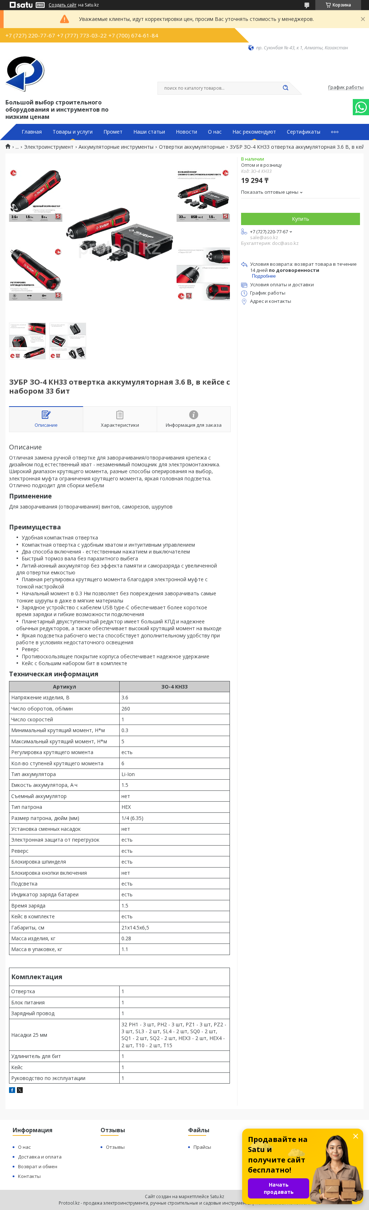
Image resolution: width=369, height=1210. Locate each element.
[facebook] (12, 1091)
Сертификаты (303, 131)
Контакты (29, 1176)
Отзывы (115, 1147)
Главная (32, 131)
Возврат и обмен (37, 1166)
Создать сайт (62, 5)
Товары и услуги (73, 131)
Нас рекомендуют (254, 131)
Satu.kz (217, 1196)
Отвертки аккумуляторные (192, 147)
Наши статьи (149, 131)
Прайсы (202, 1147)
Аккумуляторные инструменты (116, 147)
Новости (186, 131)
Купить (300, 218)
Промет (113, 131)
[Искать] (285, 88)
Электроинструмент (49, 147)
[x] (20, 1091)
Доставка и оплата (40, 1156)
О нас (215, 131)
